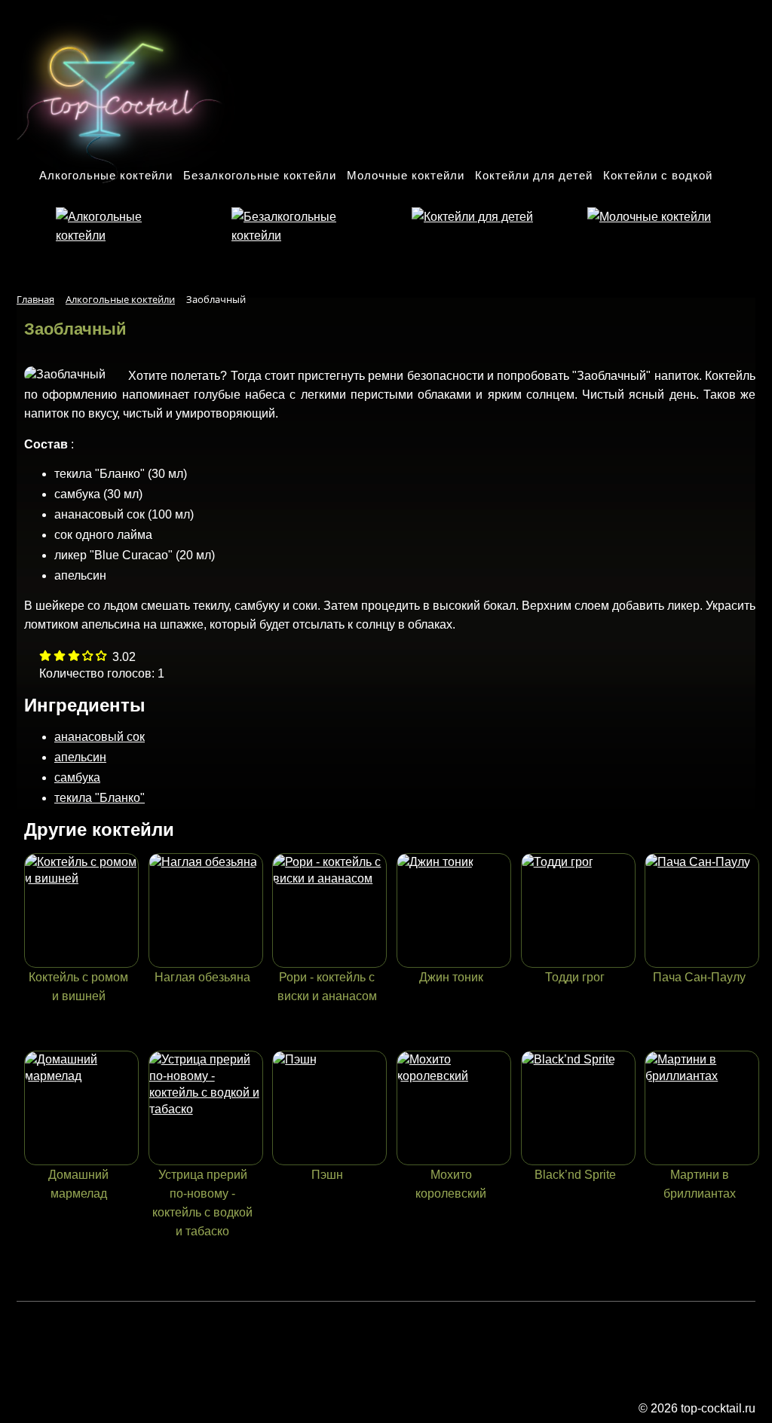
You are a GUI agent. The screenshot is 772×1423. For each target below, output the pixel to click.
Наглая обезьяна (202, 977)
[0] (45, 656)
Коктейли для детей (534, 175)
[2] (74, 656)
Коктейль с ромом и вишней (78, 986)
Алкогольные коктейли (106, 175)
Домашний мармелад (78, 1184)
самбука (77, 777)
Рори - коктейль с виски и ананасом (327, 986)
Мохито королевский (450, 1184)
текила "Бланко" (99, 797)
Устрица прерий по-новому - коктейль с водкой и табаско (202, 1203)
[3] (87, 656)
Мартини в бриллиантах (699, 1184)
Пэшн (327, 1174)
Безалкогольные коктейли (259, 175)
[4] (101, 656)
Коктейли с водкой (657, 175)
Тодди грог (575, 977)
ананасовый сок (99, 736)
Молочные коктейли (405, 175)
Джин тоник (451, 977)
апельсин (80, 757)
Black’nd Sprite (575, 1174)
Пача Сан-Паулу (699, 977)
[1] (60, 656)
